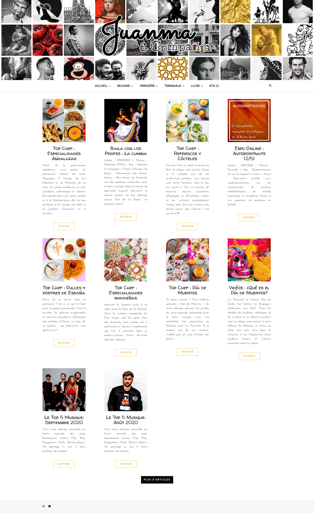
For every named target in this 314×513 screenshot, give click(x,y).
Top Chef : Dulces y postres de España (64, 290)
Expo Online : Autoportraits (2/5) (249, 153)
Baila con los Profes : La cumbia (126, 150)
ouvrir (64, 226)
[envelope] (49, 506)
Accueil (101, 86)
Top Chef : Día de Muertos (187, 290)
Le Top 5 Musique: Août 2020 (126, 419)
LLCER (195, 86)
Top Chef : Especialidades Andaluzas (64, 153)
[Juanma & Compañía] (157, 40)
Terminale (173, 86)
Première (147, 86)
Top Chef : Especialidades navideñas (125, 292)
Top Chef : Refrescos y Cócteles (187, 153)
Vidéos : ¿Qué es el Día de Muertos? (249, 290)
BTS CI (214, 86)
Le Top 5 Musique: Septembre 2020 (64, 419)
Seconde (123, 86)
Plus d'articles (157, 480)
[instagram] (44, 506)
